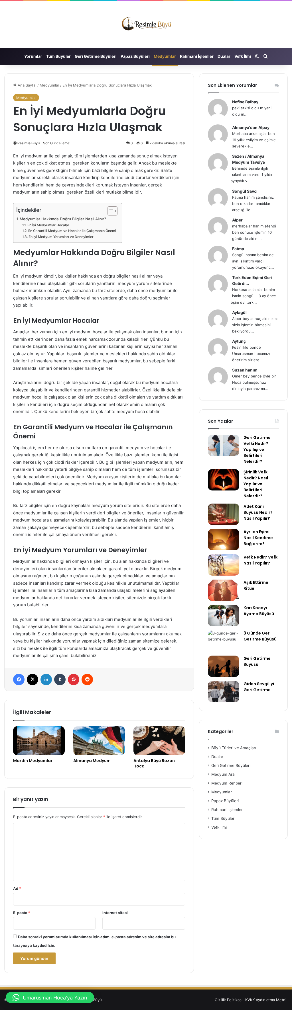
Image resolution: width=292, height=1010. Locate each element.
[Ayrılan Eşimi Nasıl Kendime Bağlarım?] (223, 539)
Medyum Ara (223, 774)
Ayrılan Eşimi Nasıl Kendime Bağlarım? (258, 538)
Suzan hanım (244, 370)
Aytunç (239, 341)
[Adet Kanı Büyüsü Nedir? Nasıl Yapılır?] (223, 514)
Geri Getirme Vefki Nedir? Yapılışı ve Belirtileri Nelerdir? (257, 449)
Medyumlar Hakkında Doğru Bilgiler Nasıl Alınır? (63, 219)
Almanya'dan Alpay (250, 127)
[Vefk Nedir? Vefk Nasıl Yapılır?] (223, 565)
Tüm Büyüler (58, 56)
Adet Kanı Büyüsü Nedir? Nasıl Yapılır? (258, 512)
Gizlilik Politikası (228, 999)
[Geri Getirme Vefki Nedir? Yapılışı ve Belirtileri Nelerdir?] (223, 445)
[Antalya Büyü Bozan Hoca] (159, 740)
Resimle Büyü (28, 143)
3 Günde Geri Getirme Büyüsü (260, 636)
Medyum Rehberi (226, 783)
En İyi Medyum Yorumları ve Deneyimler (61, 237)
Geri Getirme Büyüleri (96, 56)
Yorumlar (33, 56)
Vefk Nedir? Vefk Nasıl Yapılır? (260, 560)
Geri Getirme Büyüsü (257, 661)
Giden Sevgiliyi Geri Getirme (259, 687)
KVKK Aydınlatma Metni (265, 999)
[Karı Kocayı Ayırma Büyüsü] (223, 615)
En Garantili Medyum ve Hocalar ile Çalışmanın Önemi (72, 231)
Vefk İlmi (242, 56)
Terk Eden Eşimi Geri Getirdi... (252, 280)
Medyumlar (165, 56)
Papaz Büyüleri (135, 56)
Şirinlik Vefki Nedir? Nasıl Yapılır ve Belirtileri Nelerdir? (256, 484)
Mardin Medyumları (33, 760)
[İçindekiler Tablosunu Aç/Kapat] (109, 211)
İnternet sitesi (115, 912)
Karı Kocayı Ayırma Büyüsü (259, 611)
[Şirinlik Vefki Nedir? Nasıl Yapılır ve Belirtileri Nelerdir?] (223, 479)
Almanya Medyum (92, 760)
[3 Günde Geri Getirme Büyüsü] (223, 641)
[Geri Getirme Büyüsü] (223, 666)
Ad (17, 888)
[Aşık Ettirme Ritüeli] (223, 590)
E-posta (21, 912)
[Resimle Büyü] (146, 24)
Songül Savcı (244, 191)
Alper (237, 219)
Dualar (224, 56)
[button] (50, 997)
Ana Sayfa (26, 85)
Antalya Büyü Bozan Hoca (154, 763)
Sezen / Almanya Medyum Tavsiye (248, 159)
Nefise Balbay (245, 101)
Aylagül (239, 312)
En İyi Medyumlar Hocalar (48, 225)
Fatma (238, 248)
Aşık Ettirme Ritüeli (256, 585)
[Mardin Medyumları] (39, 740)
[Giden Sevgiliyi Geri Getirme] (223, 691)
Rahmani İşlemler (197, 56)
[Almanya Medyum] (99, 740)
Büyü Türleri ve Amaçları (233, 748)
